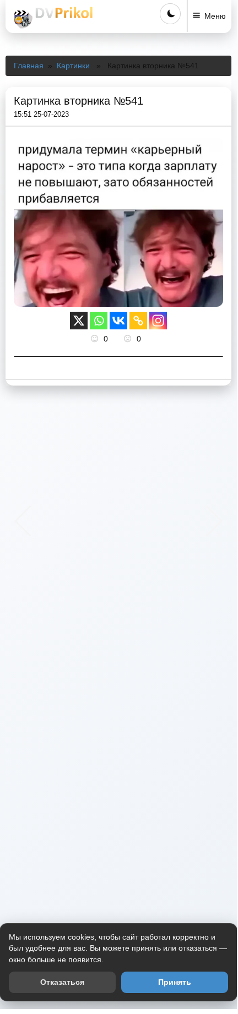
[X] (79, 320)
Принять (174, 982)
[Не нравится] (129, 338)
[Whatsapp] (98, 320)
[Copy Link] (138, 320)
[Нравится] (96, 338)
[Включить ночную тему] (170, 13)
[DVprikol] (52, 18)
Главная (29, 65)
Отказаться (62, 982)
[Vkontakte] (118, 320)
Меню (215, 16)
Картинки (73, 65)
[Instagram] (158, 320)
